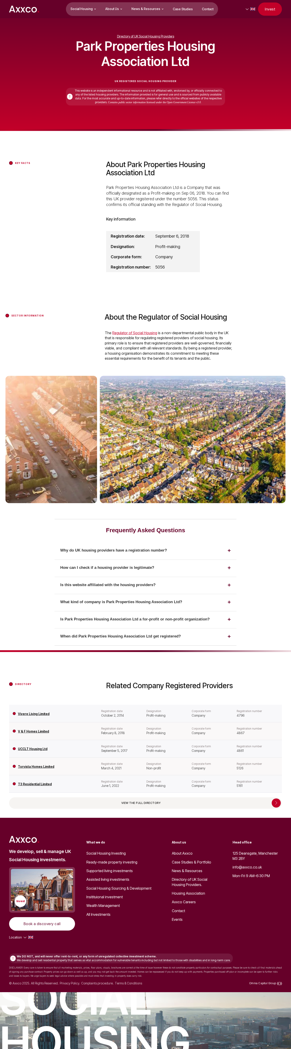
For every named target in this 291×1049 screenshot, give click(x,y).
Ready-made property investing (111, 862)
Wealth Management (103, 905)
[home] (24, 9)
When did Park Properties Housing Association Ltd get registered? (120, 636)
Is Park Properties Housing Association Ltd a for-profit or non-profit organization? (135, 619)
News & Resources (187, 870)
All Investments (98, 914)
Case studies (183, 9)
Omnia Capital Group (262, 983)
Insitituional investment (104, 897)
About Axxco (182, 853)
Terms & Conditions (128, 983)
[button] (83, 9)
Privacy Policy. (70, 983)
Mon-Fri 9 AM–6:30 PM (251, 875)
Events (177, 919)
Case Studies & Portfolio (191, 862)
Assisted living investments (107, 879)
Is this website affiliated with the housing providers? (108, 585)
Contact (207, 9)
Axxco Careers (184, 902)
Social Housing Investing (106, 853)
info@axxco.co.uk (247, 867)
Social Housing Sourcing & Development (118, 888)
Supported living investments (109, 870)
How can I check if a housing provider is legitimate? (107, 567)
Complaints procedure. (97, 983)
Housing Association (188, 893)
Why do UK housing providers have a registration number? (113, 550)
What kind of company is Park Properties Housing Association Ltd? (121, 602)
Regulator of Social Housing (134, 333)
